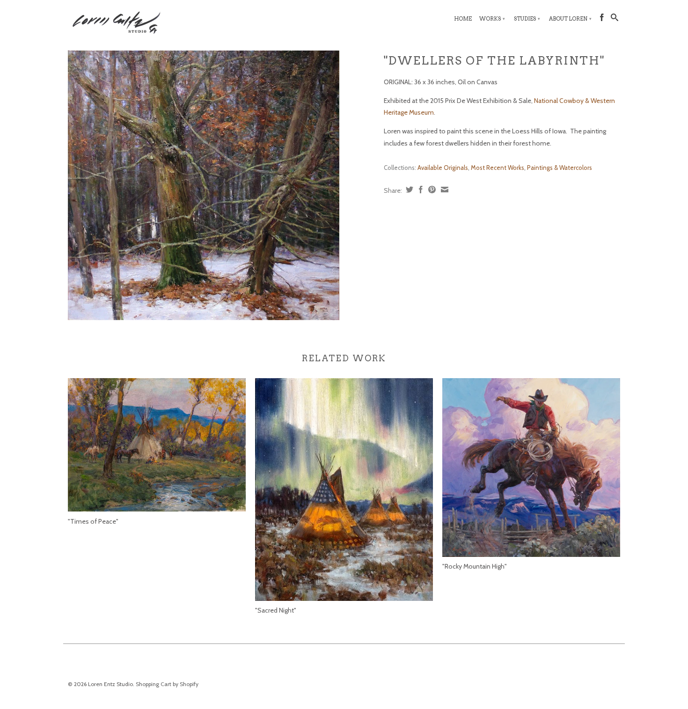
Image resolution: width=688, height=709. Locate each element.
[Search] (614, 19)
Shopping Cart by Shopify (167, 683)
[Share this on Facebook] (420, 189)
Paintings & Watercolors (559, 167)
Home (463, 18)
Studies (527, 18)
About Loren (570, 18)
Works (492, 18)
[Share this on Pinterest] (431, 189)
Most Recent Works (497, 167)
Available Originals (442, 167)
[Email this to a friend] (443, 189)
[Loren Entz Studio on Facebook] (602, 19)
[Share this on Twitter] (408, 189)
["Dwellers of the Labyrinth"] (203, 186)
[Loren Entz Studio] (133, 21)
